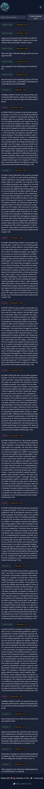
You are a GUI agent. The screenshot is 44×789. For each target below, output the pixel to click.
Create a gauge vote (35, 17)
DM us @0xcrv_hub (23, 784)
